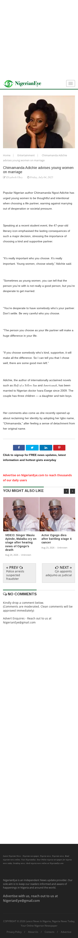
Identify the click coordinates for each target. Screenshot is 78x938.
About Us (33, 932)
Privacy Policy (14, 932)
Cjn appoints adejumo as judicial (59, 573)
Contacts (49, 932)
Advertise (66, 932)
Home (7, 155)
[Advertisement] (39, 39)
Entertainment (26, 155)
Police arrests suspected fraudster (15, 574)
